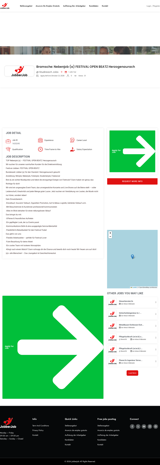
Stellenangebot (26, 6)
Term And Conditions (40, 425)
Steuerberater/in (126, 301)
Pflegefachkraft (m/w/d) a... (131, 337)
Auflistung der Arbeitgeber (74, 6)
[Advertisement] (80, 29)
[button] (53, 347)
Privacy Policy (37, 430)
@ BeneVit (123, 339)
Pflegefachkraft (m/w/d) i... (130, 348)
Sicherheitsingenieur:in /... (130, 313)
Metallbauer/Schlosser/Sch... (131, 325)
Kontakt (105, 6)
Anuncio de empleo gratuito (48, 6)
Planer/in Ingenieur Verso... (130, 360)
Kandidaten (93, 6)
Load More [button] (132, 373)
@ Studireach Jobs (47, 72)
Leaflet (134, 287)
